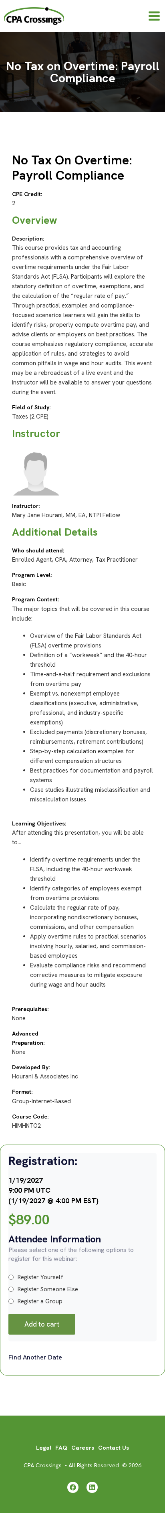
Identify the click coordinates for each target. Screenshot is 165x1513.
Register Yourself (40, 1277)
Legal (43, 1447)
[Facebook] (72, 1487)
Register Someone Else (48, 1289)
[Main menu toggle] (154, 16)
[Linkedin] (92, 1487)
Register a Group (40, 1301)
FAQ (61, 1447)
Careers (82, 1447)
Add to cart (41, 1324)
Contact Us (113, 1447)
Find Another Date (35, 1357)
